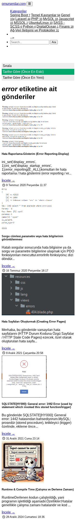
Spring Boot (20, 15)
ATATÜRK (18, 46)
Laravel (22, 19)
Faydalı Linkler (21, 34)
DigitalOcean (47, 26)
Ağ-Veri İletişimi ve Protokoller (34, 30)
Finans (66, 26)
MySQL (50, 19)
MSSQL (21, 22)
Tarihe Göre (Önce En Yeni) (23, 77)
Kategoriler (18, 11)
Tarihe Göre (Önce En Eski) (23, 71)
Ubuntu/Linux (41, 22)
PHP (36, 19)
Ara (54, 42)
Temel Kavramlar (45, 15)
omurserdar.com (14, 3)
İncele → (8, 180)
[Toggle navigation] (30, 4)
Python (29, 26)
